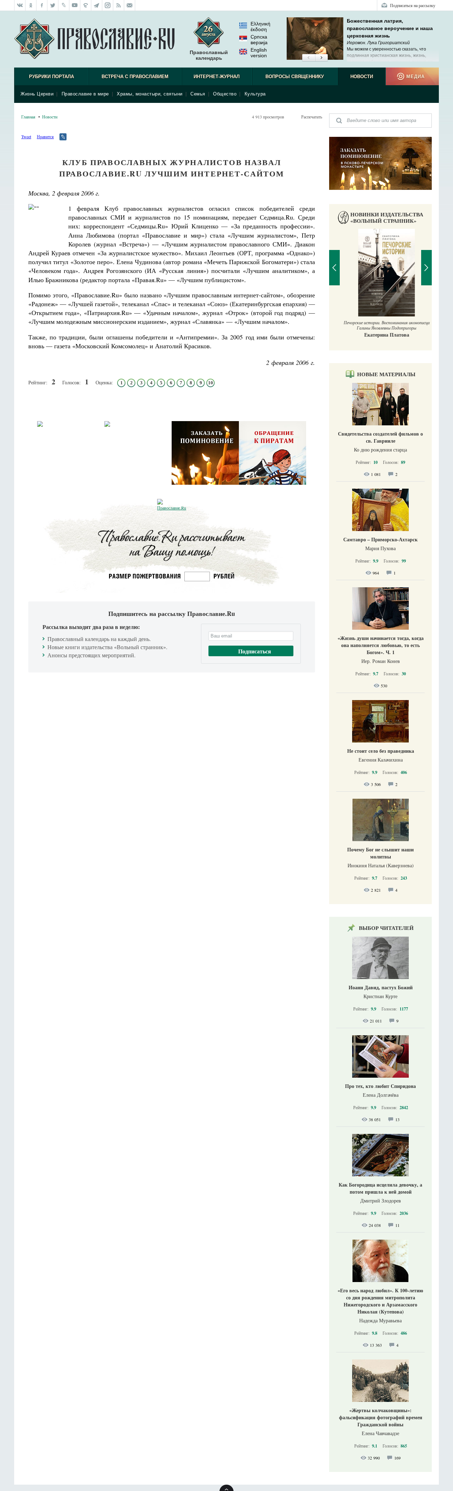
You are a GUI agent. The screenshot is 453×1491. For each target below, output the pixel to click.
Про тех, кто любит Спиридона (380, 1086)
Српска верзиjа (259, 39)
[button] (308, 58)
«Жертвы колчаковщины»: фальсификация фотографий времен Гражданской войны (380, 1417)
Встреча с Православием (135, 76)
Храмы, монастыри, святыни (150, 94)
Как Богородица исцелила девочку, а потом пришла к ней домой (380, 1188)
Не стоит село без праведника (380, 751)
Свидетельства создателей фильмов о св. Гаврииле (380, 437)
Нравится (45, 136)
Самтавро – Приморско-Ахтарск (380, 539)
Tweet (26, 136)
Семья (197, 94)
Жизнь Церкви (37, 94)
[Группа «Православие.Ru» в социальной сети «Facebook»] (41, 5)
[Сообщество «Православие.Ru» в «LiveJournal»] (63, 5)
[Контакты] (129, 5)
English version (259, 52)
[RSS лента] (118, 5)
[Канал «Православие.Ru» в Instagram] (107, 5)
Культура (255, 94)
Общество (224, 94)
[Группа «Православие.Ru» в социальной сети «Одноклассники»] (30, 5)
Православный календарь (209, 55)
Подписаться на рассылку (412, 5)
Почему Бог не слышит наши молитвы (380, 853)
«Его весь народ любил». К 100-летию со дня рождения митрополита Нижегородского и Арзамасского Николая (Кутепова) (380, 1301)
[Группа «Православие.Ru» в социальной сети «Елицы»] (85, 5)
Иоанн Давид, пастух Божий (381, 987)
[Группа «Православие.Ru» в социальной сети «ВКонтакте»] (19, 5)
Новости (361, 76)
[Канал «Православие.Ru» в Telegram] (96, 5)
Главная (28, 117)
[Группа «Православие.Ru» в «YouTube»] (74, 5)
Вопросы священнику (294, 76)
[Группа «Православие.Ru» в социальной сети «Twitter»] (52, 5)
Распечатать (311, 117)
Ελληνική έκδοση (260, 26)
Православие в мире (85, 94)
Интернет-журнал (217, 76)
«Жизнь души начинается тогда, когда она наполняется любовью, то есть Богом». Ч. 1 (381, 645)
